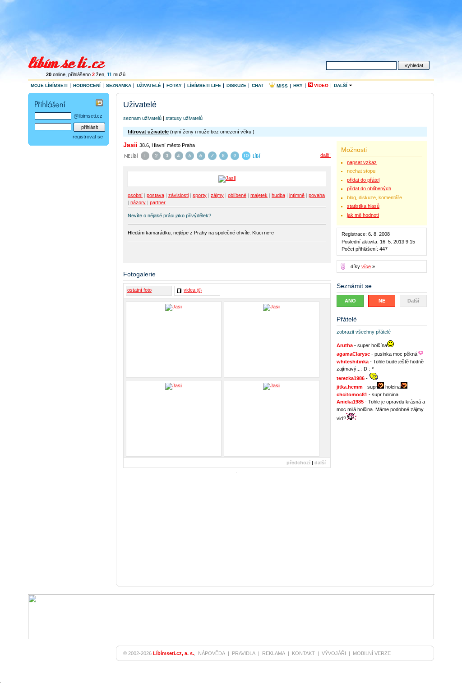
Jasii (130, 144)
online (55, 74)
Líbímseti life (204, 85)
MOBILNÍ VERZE (372, 653)
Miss (281, 85)
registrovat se (88, 136)
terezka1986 (351, 378)
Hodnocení (87, 85)
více (366, 266)
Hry (298, 85)
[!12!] (271, 418)
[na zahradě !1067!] (174, 418)
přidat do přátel (363, 180)
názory (138, 202)
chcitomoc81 (352, 394)
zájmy (217, 195)
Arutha (345, 345)
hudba (278, 195)
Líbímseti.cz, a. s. (173, 653)
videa (193, 290)
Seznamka (118, 85)
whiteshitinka (353, 361)
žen (98, 74)
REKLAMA (273, 653)
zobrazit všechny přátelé (364, 332)
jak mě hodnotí (363, 215)
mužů (116, 74)
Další (341, 85)
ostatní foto (139, 290)
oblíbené (237, 195)
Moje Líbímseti (49, 85)
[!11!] (174, 339)
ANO (350, 300)
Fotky (174, 85)
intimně (297, 195)
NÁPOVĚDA (211, 653)
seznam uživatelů (142, 118)
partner (158, 202)
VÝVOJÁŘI (334, 653)
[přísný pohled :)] (271, 339)
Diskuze (236, 85)
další (325, 155)
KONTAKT (303, 653)
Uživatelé (149, 85)
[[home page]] (72, 61)
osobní (135, 195)
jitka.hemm (350, 387)
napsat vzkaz (362, 162)
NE (382, 300)
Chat (257, 85)
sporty (200, 195)
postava (155, 195)
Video (320, 85)
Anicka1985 (350, 401)
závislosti (178, 195)
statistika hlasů (363, 206)
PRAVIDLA (243, 653)
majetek (259, 195)
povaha (317, 195)
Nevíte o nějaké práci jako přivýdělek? (169, 215)
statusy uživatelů (184, 118)
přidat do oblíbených (369, 188)
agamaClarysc (353, 354)
